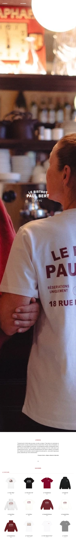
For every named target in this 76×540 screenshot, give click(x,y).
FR (71, 3)
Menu (48, 3)
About (27, 3)
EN (73, 3)
